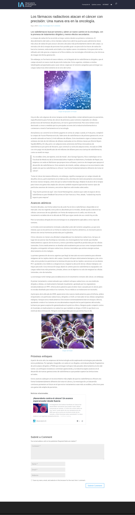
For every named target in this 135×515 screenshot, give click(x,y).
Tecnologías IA (47, 26)
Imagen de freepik (67, 350)
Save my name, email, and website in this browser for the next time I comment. (59, 480)
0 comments (56, 26)
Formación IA (86, 4)
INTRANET (106, 4)
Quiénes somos (96, 4)
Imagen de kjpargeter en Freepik (67, 111)
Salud (40, 26)
